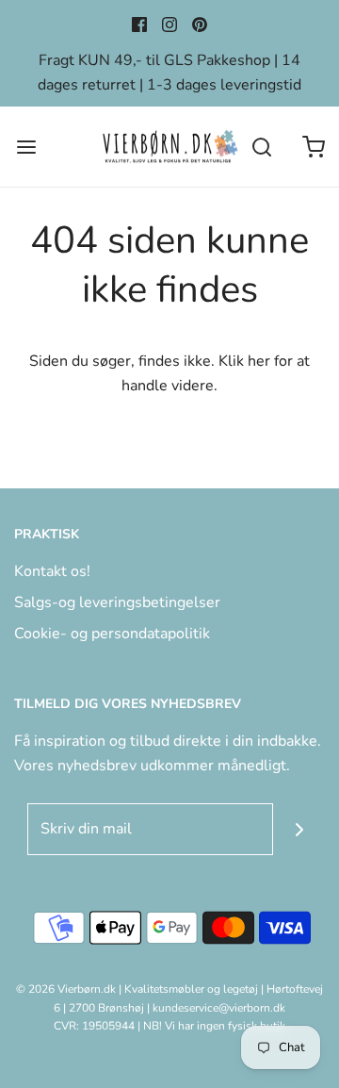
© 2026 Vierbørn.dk (66, 989)
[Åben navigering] (26, 147)
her (259, 361)
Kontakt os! (52, 571)
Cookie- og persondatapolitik (112, 633)
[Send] (299, 829)
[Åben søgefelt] (261, 147)
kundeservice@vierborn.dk (219, 1007)
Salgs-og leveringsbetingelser (117, 602)
